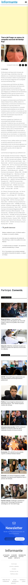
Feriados (14, 569)
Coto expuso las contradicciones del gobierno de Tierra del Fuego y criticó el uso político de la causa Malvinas (14, 239)
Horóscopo (14, 564)
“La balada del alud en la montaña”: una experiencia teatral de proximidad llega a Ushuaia (14, 246)
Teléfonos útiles (14, 574)
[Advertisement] (14, 20)
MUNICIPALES (13, 556)
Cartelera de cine (14, 571)
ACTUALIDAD (6, 555)
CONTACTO (17, 558)
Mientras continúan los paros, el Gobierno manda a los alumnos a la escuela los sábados (13, 233)
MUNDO (10, 558)
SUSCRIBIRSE (20, 539)
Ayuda (14, 579)
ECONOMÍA (14, 555)
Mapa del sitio (6, 579)
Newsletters (15, 581)
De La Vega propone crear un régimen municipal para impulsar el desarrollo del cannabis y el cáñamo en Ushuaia (14, 252)
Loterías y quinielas (14, 566)
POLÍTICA (21, 556)
